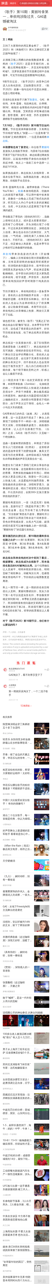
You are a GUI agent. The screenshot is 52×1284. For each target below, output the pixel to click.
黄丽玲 (45, 147)
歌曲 (20, 191)
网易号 (13, 3)
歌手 (13, 63)
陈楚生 (33, 99)
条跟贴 (25, 705)
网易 (4, 3)
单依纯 (7, 254)
